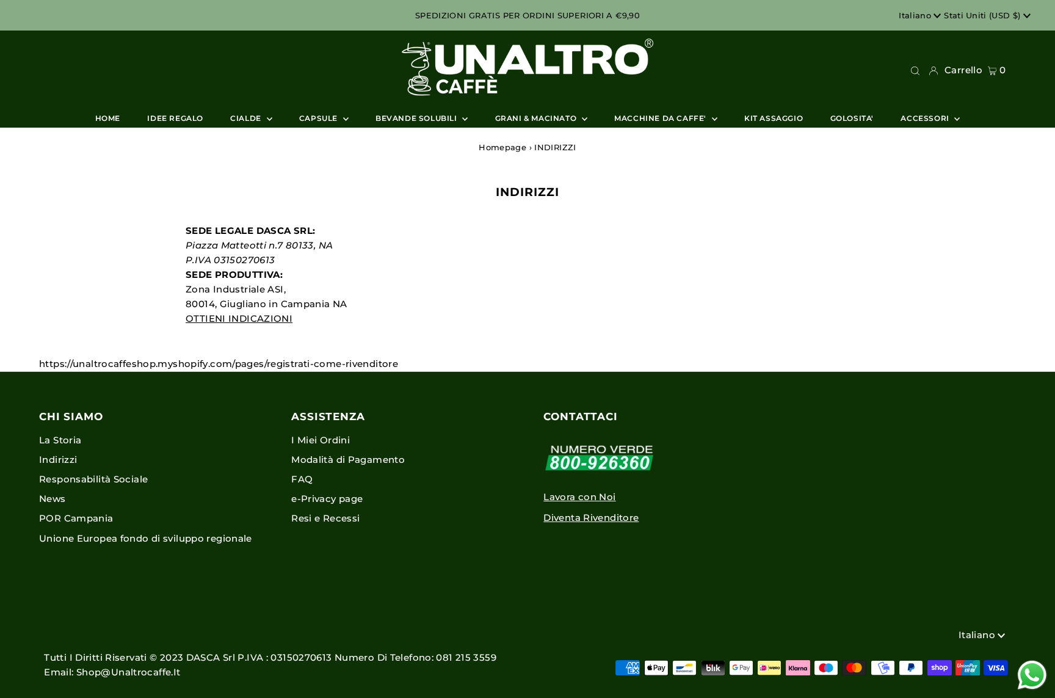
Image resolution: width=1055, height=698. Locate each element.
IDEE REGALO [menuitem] (175, 118)
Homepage (502, 147)
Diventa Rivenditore (591, 517)
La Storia (60, 440)
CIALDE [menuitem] (246, 118)
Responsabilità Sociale (93, 479)
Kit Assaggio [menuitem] (773, 118)
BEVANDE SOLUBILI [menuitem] (417, 118)
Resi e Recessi (325, 518)
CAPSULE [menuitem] (319, 118)
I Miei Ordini (320, 440)
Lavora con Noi (579, 497)
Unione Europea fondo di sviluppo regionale (145, 538)
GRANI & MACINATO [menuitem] (537, 118)
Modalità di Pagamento (348, 459)
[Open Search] (915, 70)
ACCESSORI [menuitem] (926, 118)
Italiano (916, 15)
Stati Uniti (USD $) (983, 15)
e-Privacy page (327, 498)
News (52, 498)
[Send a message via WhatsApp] (1032, 675)
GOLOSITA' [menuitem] (852, 118)
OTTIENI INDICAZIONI (239, 318)
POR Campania (76, 518)
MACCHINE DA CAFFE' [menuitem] (661, 118)
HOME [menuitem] (107, 118)
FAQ (302, 479)
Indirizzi (58, 459)
